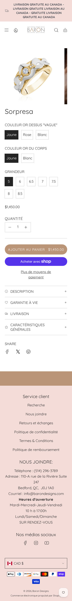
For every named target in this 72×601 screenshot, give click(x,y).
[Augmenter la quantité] (26, 227)
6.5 (31, 181)
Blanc (42, 134)
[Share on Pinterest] (28, 352)
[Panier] (65, 30)
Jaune (11, 134)
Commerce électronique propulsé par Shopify (36, 595)
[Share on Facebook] (7, 352)
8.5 (20, 193)
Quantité (14, 218)
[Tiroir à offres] (15, 30)
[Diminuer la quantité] (10, 227)
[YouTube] (46, 543)
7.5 (54, 181)
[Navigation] (6, 30)
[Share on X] (18, 352)
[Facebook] (25, 543)
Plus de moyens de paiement (36, 274)
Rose (27, 134)
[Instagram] (36, 543)
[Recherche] (56, 30)
